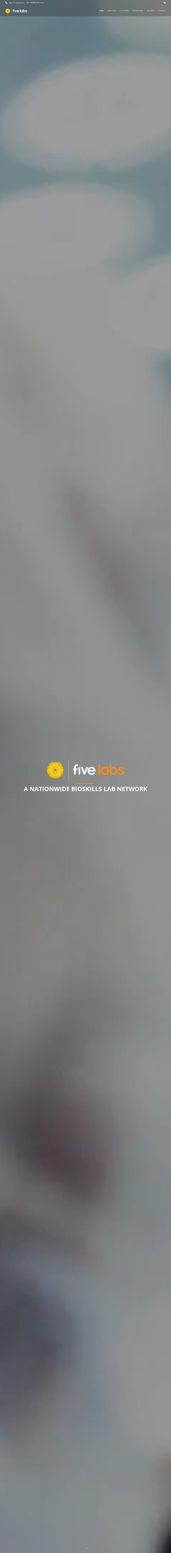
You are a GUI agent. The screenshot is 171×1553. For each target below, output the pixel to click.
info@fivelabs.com (37, 2)
